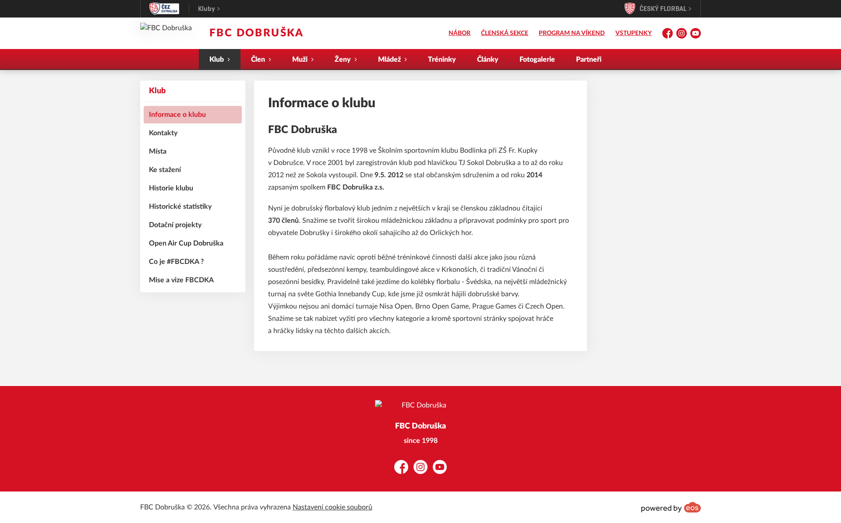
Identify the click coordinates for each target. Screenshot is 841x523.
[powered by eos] (671, 507)
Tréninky (442, 59)
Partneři (588, 59)
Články (487, 59)
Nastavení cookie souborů (332, 507)
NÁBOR (459, 33)
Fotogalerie (537, 59)
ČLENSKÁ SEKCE (504, 33)
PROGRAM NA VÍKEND (572, 33)
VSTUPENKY (633, 33)
